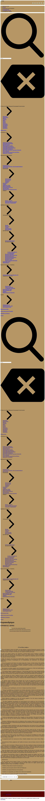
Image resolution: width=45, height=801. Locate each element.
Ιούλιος (4, 122)
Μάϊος (4, 120)
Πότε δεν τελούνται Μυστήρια (11, 260)
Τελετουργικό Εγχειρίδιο (8, 145)
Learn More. (2, 799)
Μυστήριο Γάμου (8, 259)
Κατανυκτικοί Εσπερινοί (8, 187)
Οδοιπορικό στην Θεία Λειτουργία (10, 189)
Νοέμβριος (5, 127)
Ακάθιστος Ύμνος (6, 185)
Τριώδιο (4, 184)
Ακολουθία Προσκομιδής (8, 143)
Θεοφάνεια (7, 181)
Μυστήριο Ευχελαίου (9, 258)
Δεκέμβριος (5, 128)
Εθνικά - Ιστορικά (8, 200)
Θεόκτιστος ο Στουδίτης (7, 153)
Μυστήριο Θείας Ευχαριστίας (11, 255)
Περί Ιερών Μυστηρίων (10, 240)
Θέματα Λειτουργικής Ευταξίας (6, 311)
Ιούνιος (4, 121)
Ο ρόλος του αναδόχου (12, 252)
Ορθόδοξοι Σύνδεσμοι (5, 313)
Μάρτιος (4, 118)
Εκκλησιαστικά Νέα (4, 309)
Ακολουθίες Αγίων (6, 261)
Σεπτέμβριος (5, 124)
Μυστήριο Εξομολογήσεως (10, 257)
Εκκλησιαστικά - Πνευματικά (11, 201)
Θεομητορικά (5, 167)
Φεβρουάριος (5, 117)
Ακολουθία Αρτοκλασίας (8, 148)
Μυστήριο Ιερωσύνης (9, 256)
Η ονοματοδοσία (11, 253)
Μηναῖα (6, 225)
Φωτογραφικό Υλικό (7, 307)
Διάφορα (7, 182)
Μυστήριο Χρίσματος (9, 254)
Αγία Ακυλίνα (8, 286)
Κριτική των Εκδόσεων (7, 142)
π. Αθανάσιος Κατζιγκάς (10, 288)
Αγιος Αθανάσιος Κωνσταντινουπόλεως (11, 152)
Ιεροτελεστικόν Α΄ (6, 144)
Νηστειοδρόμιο (6, 262)
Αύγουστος (5, 123)
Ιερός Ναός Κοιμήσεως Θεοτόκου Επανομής (12, 150)
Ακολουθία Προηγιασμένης (8, 146)
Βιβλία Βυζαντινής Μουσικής (9, 292)
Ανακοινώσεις (3, 130)
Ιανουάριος (5, 116)
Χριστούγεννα (8, 178)
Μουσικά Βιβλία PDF (7, 290)
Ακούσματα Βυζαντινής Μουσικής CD (10, 275)
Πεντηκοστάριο (6, 188)
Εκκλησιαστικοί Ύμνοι (7, 289)
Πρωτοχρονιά (8, 179)
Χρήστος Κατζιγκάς (9, 287)
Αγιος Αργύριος (6, 151)
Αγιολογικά (5, 183)
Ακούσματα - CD (6, 304)
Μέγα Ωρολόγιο (8, 229)
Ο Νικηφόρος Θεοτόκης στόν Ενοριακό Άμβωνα (12, 166)
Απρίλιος (5, 119)
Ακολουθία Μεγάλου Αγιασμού (9, 147)
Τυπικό (1, 315)
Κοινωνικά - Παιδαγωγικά (10, 202)
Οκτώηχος (7, 226)
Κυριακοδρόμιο (6, 165)
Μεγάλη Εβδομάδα (7, 186)
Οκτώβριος (5, 126)
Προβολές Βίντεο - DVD (8, 305)
